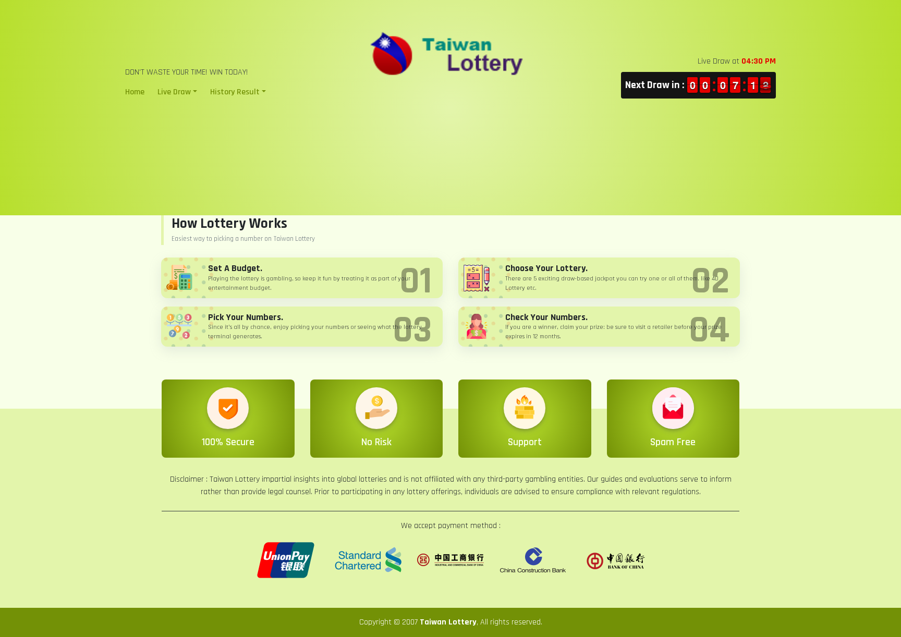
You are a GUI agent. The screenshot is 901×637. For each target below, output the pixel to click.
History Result (235, 92)
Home (134, 92)
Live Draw (174, 92)
